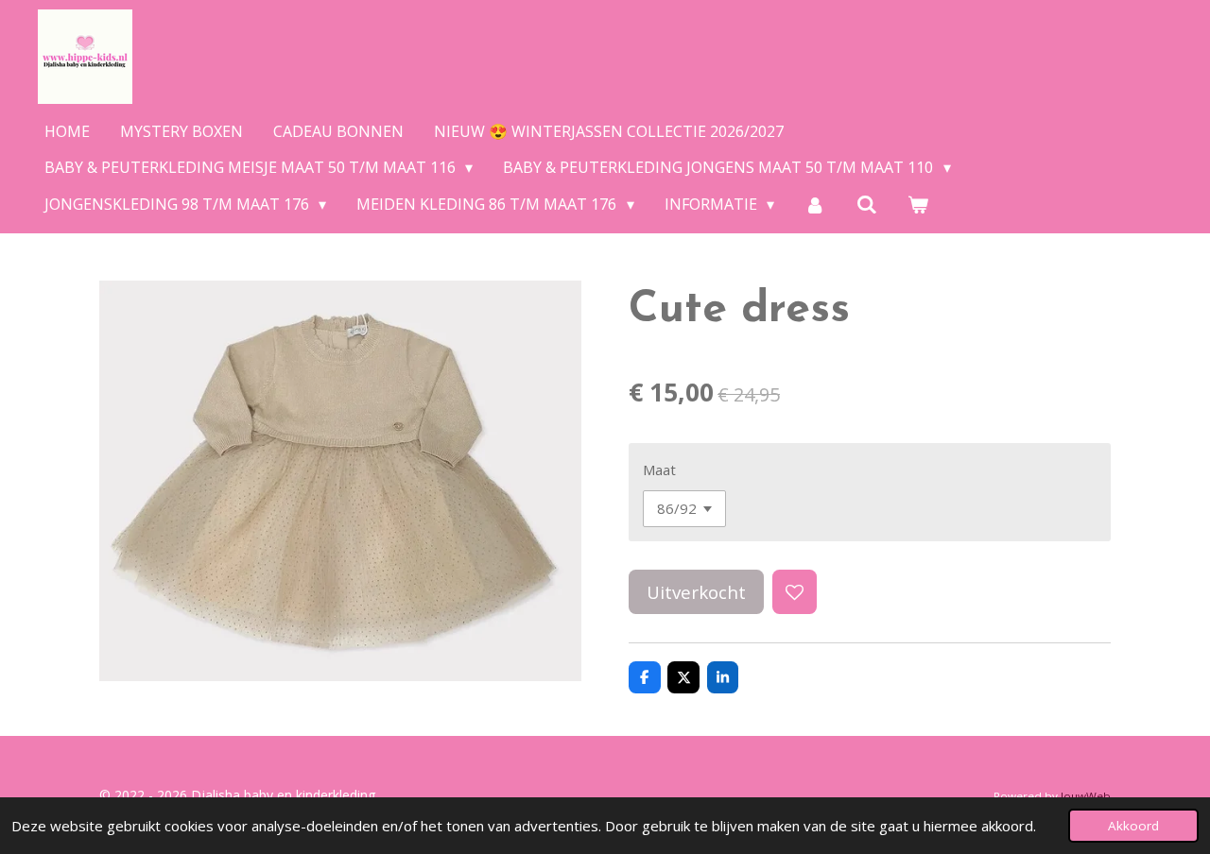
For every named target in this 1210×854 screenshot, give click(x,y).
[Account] (815, 204)
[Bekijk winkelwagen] (918, 204)
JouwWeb (1086, 796)
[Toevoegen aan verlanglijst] (794, 592)
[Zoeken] (867, 204)
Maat (659, 469)
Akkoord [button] (1133, 825)
